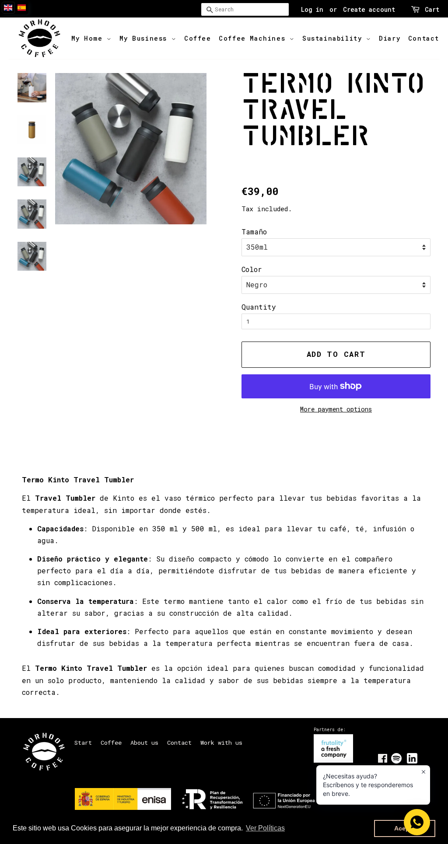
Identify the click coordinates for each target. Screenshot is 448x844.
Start (83, 742)
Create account (369, 9)
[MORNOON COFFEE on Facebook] (383, 760)
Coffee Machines (254, 38)
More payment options (336, 409)
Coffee (197, 38)
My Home (89, 38)
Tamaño (254, 231)
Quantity (259, 306)
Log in (312, 9)
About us (144, 742)
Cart (432, 9)
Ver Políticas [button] (265, 828)
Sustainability (334, 38)
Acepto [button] (405, 828)
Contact (423, 38)
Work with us (221, 742)
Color (252, 269)
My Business (145, 38)
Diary (389, 38)
